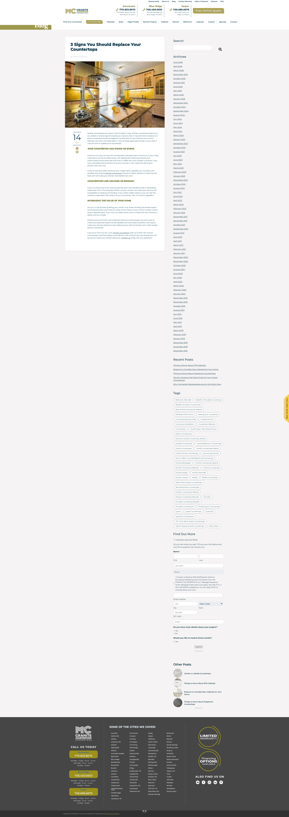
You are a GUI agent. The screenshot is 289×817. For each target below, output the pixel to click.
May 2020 (177, 278)
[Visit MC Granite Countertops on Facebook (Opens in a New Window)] (203, 783)
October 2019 (179, 306)
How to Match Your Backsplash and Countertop (194, 458)
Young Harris (171, 791)
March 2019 (178, 330)
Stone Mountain (173, 759)
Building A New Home (184, 414)
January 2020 (179, 294)
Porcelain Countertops (184, 507)
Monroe (151, 771)
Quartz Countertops (193, 511)
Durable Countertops (184, 444)
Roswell (169, 739)
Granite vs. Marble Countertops (197, 673)
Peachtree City (153, 791)
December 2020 (180, 257)
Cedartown (115, 782)
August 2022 (179, 188)
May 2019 (177, 322)
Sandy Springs (172, 745)
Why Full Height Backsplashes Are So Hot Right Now (197, 384)
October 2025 (179, 79)
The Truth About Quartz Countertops (190, 521)
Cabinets (200, 22)
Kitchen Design (182, 473)
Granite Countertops (184, 448)
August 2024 (179, 115)
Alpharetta (115, 747)
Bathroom (187, 22)
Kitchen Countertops (211, 468)
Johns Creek (152, 742)
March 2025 (178, 95)
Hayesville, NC (135, 785)
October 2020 (179, 265)
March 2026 (178, 70)
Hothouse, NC (135, 791)
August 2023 (179, 152)
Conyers (133, 736)
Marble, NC (152, 756)
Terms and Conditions (112, 814)
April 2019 (177, 326)
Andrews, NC (116, 742)
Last (201, 560)
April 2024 (177, 131)
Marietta (151, 759)
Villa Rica (170, 780)
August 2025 (179, 83)
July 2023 (177, 156)
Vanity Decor (214, 526)
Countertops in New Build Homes (203, 429)
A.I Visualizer (94, 22)
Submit (198, 647)
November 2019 (180, 302)
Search (215, 50)
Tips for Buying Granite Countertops (190, 526)
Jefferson (151, 739)
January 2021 (179, 253)
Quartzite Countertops (184, 516)
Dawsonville (134, 753)
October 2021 (179, 225)
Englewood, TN (135, 771)
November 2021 (180, 221)
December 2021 (180, 217)
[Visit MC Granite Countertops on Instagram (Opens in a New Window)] (209, 783)
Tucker (169, 777)
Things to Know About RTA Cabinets (189, 365)
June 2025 (178, 87)
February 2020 (179, 290)
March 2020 (178, 286)
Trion (168, 774)
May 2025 (177, 91)
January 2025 (179, 99)
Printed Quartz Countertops (209, 507)
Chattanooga (116, 793)
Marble (194, 477)
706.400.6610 (154, 9)
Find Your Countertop (72, 22)
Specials (222, 22)
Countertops (180, 429)
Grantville (133, 782)
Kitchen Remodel (199, 473)
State (201, 608)
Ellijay (132, 768)
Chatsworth (115, 785)
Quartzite (209, 511)
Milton (150, 768)
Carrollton (114, 777)
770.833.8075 (127, 9)
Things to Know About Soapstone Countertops (194, 373)
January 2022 (179, 213)
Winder (169, 785)
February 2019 (179, 335)
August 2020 (179, 269)
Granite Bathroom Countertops (209, 444)
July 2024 (177, 119)
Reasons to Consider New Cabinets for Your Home (195, 369)
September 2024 (181, 111)
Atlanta (114, 745)
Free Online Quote (208, 10)
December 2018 (180, 343)
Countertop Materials (206, 424)
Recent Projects (150, 22)
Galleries (164, 22)
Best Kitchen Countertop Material (189, 410)
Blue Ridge (115, 759)
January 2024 (179, 139)
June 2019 (177, 318)
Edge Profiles (133, 22)
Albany (113, 739)
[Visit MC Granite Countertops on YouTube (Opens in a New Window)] (197, 783)
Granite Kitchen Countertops (187, 453)
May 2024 (177, 127)
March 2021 (178, 245)
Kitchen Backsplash (183, 463)
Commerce (134, 733)
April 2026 (177, 66)
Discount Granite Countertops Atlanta (191, 439)
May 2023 (177, 164)
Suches (169, 762)
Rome (169, 736)
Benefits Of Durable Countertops (209, 400)
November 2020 (180, 261)
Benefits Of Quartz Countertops (188, 405)
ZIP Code (177, 616)
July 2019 (177, 314)
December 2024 (180, 103)
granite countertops (113, 173)
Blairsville (114, 756)
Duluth (132, 762)
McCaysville (152, 762)
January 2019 (179, 339)
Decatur (133, 756)
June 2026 (178, 62)
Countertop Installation (185, 424)
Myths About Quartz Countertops (189, 482)
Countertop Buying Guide (186, 419)
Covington (133, 742)
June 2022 (178, 196)
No (176, 633)
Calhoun (114, 771)
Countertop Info (206, 419)
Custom (211, 22)
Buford (113, 768)
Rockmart (170, 733)
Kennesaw (152, 745)
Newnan (151, 782)
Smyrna (169, 750)
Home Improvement (211, 453)
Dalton (132, 750)
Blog (174, 1)
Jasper (150, 736)
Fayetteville (134, 774)
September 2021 (180, 229)
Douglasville (134, 759)
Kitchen (175, 22)
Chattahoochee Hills (116, 789)
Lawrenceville (153, 750)
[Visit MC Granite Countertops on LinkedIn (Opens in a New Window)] (215, 783)
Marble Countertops (210, 477)
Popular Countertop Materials (187, 497)
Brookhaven (115, 762)
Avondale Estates (117, 753)
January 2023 (179, 176)
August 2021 (178, 233)
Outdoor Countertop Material (187, 492)
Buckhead (115, 765)
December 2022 (180, 180)
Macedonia (152, 753)
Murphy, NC (152, 777)
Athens (114, 750)
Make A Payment (201, 1)
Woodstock (171, 788)
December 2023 (180, 144)
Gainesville (134, 780)
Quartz (178, 511)
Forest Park (134, 777)
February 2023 (179, 172)
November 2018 (180, 347)
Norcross (151, 785)
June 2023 (178, 160)
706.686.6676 (180, 9)
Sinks (121, 22)
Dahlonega (134, 747)
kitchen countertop (121, 233)
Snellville (170, 753)
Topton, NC (171, 771)
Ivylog (150, 733)
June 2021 (177, 237)
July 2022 (177, 192)
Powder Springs (154, 794)
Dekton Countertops (184, 434)
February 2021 (179, 249)
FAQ (222, 1)
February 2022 (179, 209)
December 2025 (180, 74)
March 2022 (178, 204)
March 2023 (178, 168)
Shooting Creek (172, 747)
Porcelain (207, 497)
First (175, 560)
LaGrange (151, 747)
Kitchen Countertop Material (207, 463)
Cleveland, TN (116, 798)
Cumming (133, 745)
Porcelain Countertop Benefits (188, 502)
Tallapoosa (171, 768)
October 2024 (179, 107)
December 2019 (180, 298)
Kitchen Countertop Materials (187, 468)
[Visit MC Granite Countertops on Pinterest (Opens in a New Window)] (221, 783)
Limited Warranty (185, 1)
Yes (176, 631)
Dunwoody (134, 765)
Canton (114, 774)
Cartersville (115, 780)
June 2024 (178, 123)
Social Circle (171, 756)
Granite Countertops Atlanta (207, 448)
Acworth (114, 733)
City (174, 608)
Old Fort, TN (152, 788)
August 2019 (178, 310)
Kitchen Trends (181, 477)
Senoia (169, 742)
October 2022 (179, 184)
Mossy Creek (152, 774)
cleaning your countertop (208, 414)
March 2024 (178, 135)
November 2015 (180, 351)
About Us (165, 1)
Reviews (214, 1)
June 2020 (178, 274)
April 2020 (177, 282)
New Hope (152, 780)
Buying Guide (154, 1)
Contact (233, 22)
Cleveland (115, 796)
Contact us (125, 238)
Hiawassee (134, 788)
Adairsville (115, 736)
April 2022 (177, 200)
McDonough (152, 765)
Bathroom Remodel (183, 400)
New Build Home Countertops (187, 487)
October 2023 (179, 148)
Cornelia (133, 739)
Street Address (179, 599)
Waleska (170, 782)
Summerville (171, 765)
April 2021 (177, 241)
